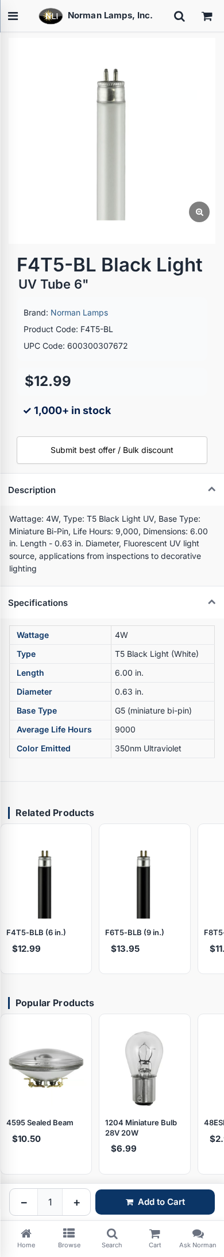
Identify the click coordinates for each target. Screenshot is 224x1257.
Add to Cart (161, 1201)
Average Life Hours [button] (54, 729)
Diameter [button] (34, 691)
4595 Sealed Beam (40, 1122)
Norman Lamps (79, 312)
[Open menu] (12, 16)
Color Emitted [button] (44, 748)
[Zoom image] (199, 212)
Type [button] (26, 654)
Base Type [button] (37, 710)
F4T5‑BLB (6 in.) (36, 932)
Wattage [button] (33, 635)
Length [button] (30, 672)
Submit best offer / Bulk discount (112, 450)
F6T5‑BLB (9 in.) (134, 932)
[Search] (179, 16)
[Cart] (206, 16)
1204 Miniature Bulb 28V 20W (141, 1127)
